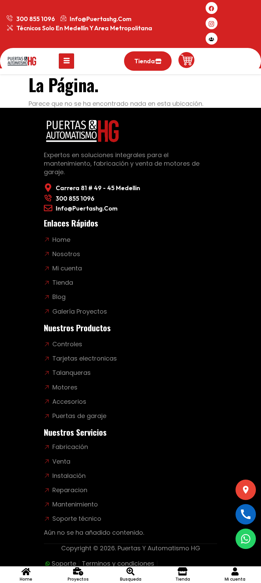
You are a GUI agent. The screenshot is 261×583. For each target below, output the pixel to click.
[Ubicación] (246, 490)
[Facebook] (212, 8)
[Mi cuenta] (212, 39)
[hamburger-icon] (66, 61)
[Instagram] (212, 23)
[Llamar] (246, 514)
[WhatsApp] (246, 539)
